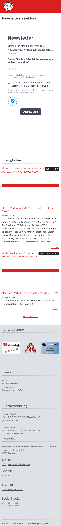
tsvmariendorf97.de (12, 489)
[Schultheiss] (30, 347)
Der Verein (52, 168)
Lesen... (55, 247)
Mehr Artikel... (30, 316)
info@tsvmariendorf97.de (16, 464)
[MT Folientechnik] (11, 347)
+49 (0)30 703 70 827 (13, 475)
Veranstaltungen (49, 253)
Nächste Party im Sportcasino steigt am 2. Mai (30, 293)
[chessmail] (50, 347)
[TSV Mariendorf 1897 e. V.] (8, 7)
